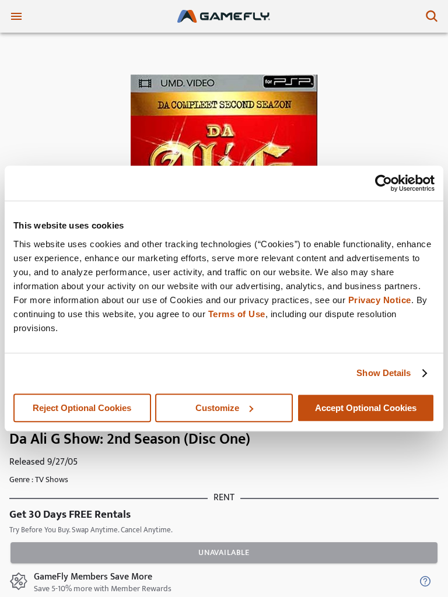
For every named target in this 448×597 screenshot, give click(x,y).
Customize (217, 408)
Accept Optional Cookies (365, 408)
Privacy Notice (379, 300)
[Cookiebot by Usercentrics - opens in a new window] (383, 183)
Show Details (383, 373)
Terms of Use (236, 314)
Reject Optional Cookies (82, 408)
